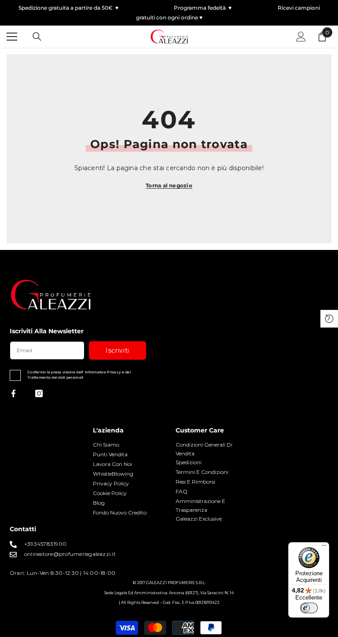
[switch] (309, 608)
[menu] (12, 36)
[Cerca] (37, 36)
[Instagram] (38, 393)
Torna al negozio (169, 185)
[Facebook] (13, 393)
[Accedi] (301, 36)
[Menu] (324, 547)
